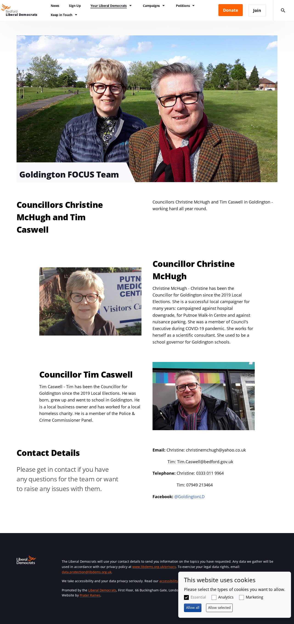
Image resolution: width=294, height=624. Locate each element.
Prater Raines (90, 595)
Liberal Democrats (102, 590)
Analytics (226, 597)
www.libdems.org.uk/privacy (154, 567)
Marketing (254, 597)
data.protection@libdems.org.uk (86, 572)
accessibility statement (177, 581)
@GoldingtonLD (189, 496)
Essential (198, 597)
